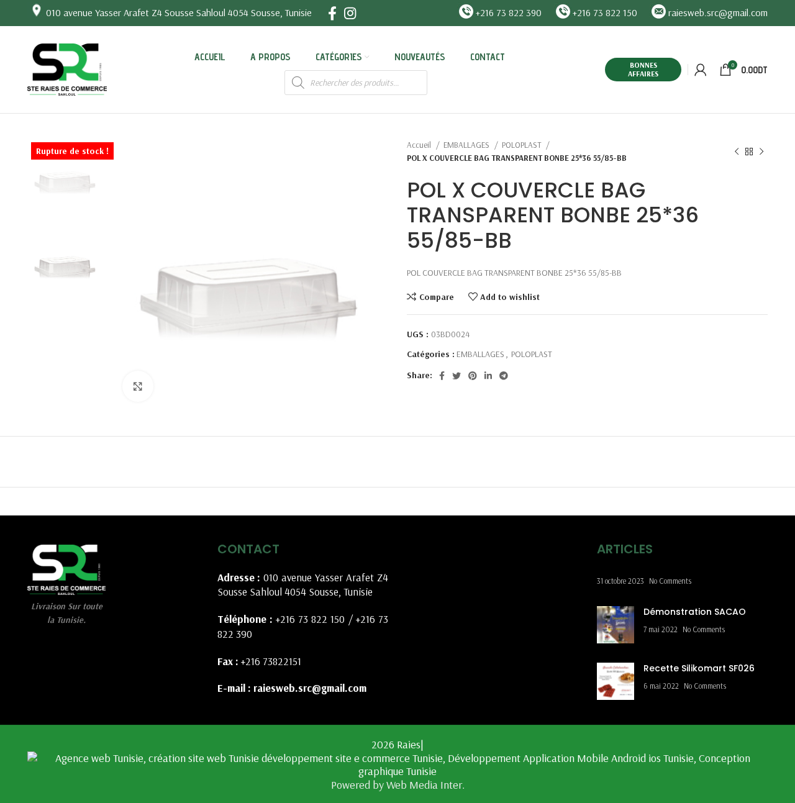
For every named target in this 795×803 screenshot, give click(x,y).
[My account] (700, 69)
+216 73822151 (271, 661)
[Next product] (761, 151)
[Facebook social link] (332, 13)
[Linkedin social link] (488, 376)
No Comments (670, 581)
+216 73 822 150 (310, 618)
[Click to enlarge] (137, 386)
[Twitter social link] (456, 376)
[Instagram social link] (350, 13)
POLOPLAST (522, 145)
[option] (65, 176)
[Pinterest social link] (473, 376)
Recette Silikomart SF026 (699, 668)
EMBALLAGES (467, 145)
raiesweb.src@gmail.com (309, 687)
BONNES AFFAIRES (643, 69)
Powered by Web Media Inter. (398, 785)
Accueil (420, 145)
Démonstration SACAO (694, 612)
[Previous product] (736, 151)
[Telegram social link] (504, 376)
